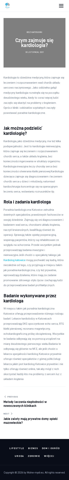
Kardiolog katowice (14, 260)
